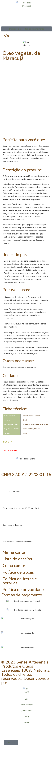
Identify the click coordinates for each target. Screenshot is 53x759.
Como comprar (16, 565)
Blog (26, 716)
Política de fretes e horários (20, 581)
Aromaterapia (26, 704)
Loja (26, 699)
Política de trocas (18, 572)
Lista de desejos (17, 559)
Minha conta (14, 552)
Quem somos (27, 710)
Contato (26, 722)
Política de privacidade (23, 589)
